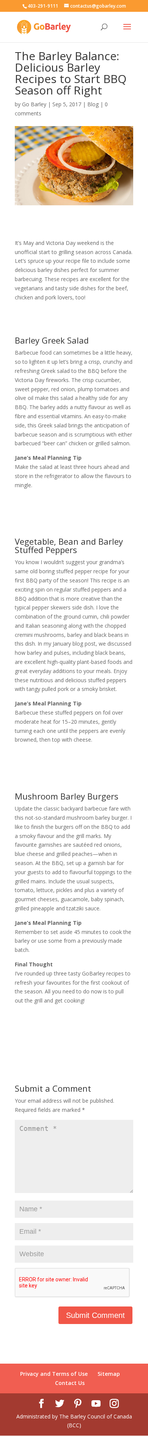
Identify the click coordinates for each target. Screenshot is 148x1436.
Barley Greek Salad (52, 340)
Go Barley (34, 104)
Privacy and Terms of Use (54, 1373)
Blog (93, 104)
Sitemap (109, 1373)
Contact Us (70, 1382)
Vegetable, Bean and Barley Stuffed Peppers (69, 545)
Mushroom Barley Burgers (66, 796)
